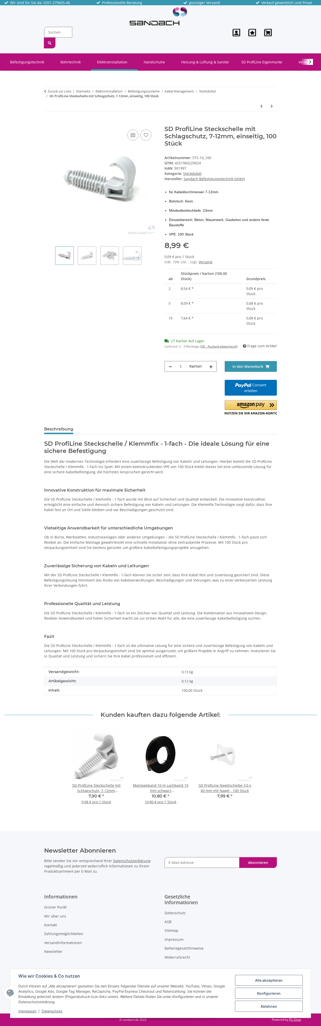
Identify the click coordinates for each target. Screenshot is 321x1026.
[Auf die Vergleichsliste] (132, 135)
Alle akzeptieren (269, 980)
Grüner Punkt (55, 907)
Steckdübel (192, 173)
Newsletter (53, 951)
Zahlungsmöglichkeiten (63, 933)
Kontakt (50, 925)
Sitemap (171, 930)
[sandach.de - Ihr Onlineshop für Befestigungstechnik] (158, 16)
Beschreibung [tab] (58, 429)
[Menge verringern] (170, 366)
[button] (236, 32)
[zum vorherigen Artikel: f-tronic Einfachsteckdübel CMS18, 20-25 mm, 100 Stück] (261, 106)
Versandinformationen (63, 942)
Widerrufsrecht (177, 957)
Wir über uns (55, 916)
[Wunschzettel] (252, 32)
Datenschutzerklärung (131, 860)
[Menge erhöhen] (210, 366)
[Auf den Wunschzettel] (145, 135)
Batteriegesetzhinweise (184, 948)
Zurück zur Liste (59, 91)
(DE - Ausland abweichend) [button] (218, 346)
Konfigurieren (269, 993)
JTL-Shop (295, 1019)
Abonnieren (258, 862)
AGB (168, 921)
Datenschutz (52, 1011)
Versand (205, 262)
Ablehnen (269, 1006)
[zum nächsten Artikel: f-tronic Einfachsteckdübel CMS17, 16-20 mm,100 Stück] (272, 106)
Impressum (27, 1011)
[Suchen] (49, 43)
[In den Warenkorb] (48, 123)
